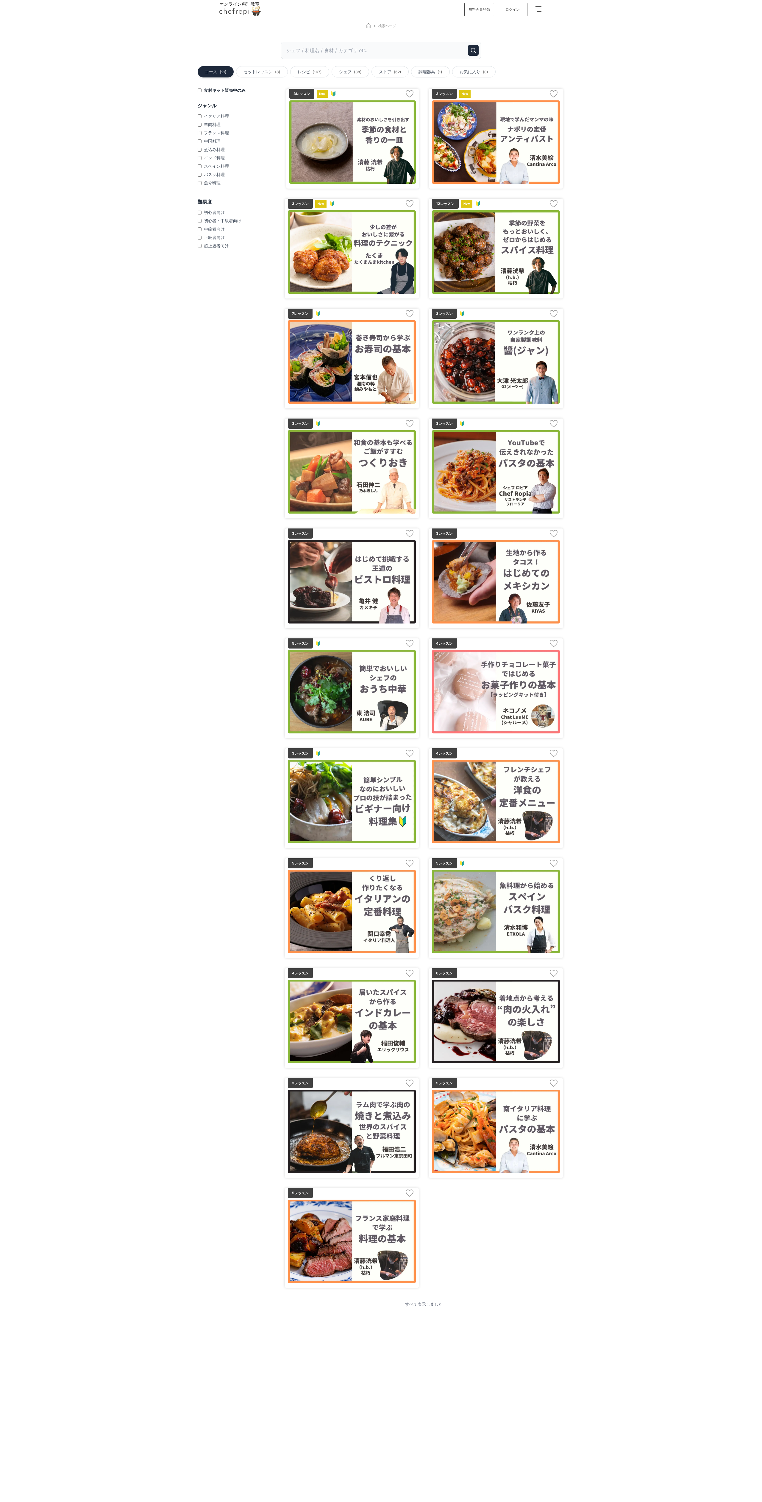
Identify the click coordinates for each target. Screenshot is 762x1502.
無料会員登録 (479, 9)
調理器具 (430, 71)
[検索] (473, 50)
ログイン (512, 9)
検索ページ (387, 26)
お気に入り (474, 71)
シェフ (350, 71)
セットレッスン (261, 71)
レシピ (310, 71)
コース (216, 71)
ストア (390, 71)
